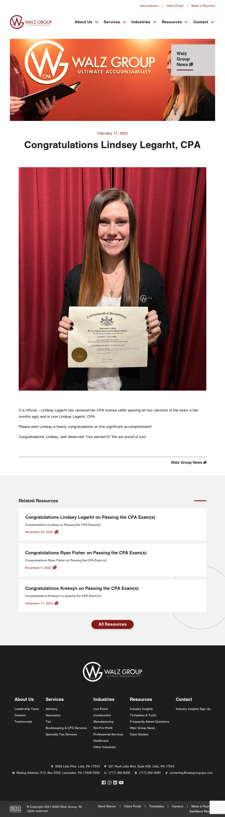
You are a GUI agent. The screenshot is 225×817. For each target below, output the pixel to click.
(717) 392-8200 (119, 772)
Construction (102, 715)
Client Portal (174, 5)
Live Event (100, 709)
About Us (83, 22)
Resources (172, 22)
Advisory (52, 709)
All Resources (112, 624)
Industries (140, 22)
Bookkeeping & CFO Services (66, 728)
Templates (156, 806)
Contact (200, 22)
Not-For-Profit (102, 728)
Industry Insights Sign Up (193, 709)
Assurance (53, 715)
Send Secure (149, 5)
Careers (20, 715)
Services (112, 22)
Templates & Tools (143, 715)
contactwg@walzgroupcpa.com (191, 772)
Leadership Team (27, 709)
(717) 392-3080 (150, 772)
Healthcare (101, 740)
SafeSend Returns (202, 811)
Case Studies (139, 734)
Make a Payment (203, 5)
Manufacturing (103, 721)
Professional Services (108, 734)
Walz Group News (142, 728)
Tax (48, 721)
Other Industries (104, 747)
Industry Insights (141, 709)
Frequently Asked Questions (149, 721)
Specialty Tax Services (61, 734)
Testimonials (23, 721)
